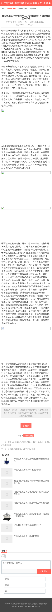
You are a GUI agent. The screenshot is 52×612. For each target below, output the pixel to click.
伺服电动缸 (23, 8)
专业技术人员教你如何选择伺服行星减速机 (31, 459)
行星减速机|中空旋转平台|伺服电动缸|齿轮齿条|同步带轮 (26, 6)
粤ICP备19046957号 (32, 606)
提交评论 (44, 571)
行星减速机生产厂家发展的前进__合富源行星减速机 (31, 515)
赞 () (27, 425)
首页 (3, 8)
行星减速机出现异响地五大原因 (27, 469)
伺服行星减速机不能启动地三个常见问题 (31, 502)
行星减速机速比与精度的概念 (26, 536)
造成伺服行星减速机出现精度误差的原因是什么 (31, 481)
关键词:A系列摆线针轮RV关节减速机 (21, 449)
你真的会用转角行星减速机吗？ (27, 525)
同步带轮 (33, 8)
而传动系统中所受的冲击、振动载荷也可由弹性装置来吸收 (26, 17)
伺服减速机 (11, 8)
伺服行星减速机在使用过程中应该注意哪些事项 (31, 492)
